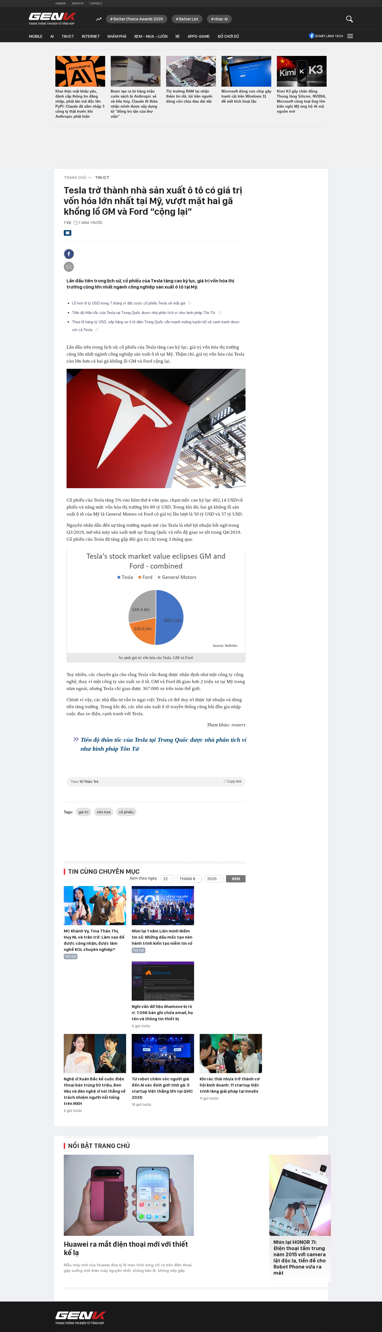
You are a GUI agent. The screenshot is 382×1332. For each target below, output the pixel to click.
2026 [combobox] (212, 878)
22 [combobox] (165, 878)
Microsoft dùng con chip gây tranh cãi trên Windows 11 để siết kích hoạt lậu (246, 96)
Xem (236, 878)
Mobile (36, 36)
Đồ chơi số (228, 36)
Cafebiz (95, 3)
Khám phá (117, 36)
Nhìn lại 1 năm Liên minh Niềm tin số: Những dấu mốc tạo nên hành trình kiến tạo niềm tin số (162, 937)
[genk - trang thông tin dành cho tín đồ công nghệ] (80, 1318)
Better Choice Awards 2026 (138, 19)
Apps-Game (199, 36)
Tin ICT (68, 36)
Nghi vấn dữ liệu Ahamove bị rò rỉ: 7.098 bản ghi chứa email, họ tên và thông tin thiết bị (162, 1012)
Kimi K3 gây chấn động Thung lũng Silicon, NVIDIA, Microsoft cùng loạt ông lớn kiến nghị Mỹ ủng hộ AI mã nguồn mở (301, 101)
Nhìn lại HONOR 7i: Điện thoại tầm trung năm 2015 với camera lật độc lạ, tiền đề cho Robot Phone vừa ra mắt (299, 1257)
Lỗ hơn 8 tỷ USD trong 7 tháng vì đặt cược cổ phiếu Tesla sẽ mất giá (129, 303)
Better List (188, 19)
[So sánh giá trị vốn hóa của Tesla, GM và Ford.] (156, 601)
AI (52, 36)
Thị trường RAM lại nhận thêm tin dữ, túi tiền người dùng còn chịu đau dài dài (189, 96)
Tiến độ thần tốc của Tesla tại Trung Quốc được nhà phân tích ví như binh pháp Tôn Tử (144, 313)
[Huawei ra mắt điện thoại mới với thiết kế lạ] (129, 1195)
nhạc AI (221, 19)
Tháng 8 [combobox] (187, 878)
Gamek (60, 3)
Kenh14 (77, 3)
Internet (91, 36)
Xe (177, 36)
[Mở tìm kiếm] (349, 18)
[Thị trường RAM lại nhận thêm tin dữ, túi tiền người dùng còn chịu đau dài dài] (191, 71)
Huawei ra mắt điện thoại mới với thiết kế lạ (126, 1248)
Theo (156, 782)
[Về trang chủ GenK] (52, 19)
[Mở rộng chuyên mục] (349, 36)
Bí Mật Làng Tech (329, 36)
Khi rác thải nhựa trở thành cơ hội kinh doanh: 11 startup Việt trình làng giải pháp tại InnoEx (230, 1085)
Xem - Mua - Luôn (151, 36)
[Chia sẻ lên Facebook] (69, 254)
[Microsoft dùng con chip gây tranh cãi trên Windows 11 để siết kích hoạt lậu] (246, 71)
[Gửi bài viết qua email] (68, 235)
